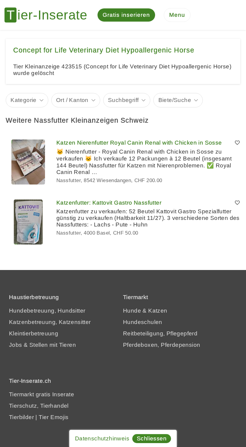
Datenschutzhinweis (102, 438)
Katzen (157, 311)
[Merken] (237, 143)
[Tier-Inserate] (49, 15)
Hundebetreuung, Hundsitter (47, 311)
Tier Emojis (53, 417)
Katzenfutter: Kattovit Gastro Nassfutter (108, 203)
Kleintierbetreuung (33, 333)
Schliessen (151, 438)
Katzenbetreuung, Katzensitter (50, 322)
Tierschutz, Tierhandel (39, 406)
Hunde (132, 311)
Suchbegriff (123, 100)
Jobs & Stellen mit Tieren (42, 345)
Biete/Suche (174, 100)
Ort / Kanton (72, 100)
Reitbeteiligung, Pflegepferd (160, 333)
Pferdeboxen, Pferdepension (161, 345)
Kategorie (23, 100)
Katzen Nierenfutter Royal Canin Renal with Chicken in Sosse (139, 143)
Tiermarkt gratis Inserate (41, 394)
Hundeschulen (142, 322)
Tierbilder (21, 417)
